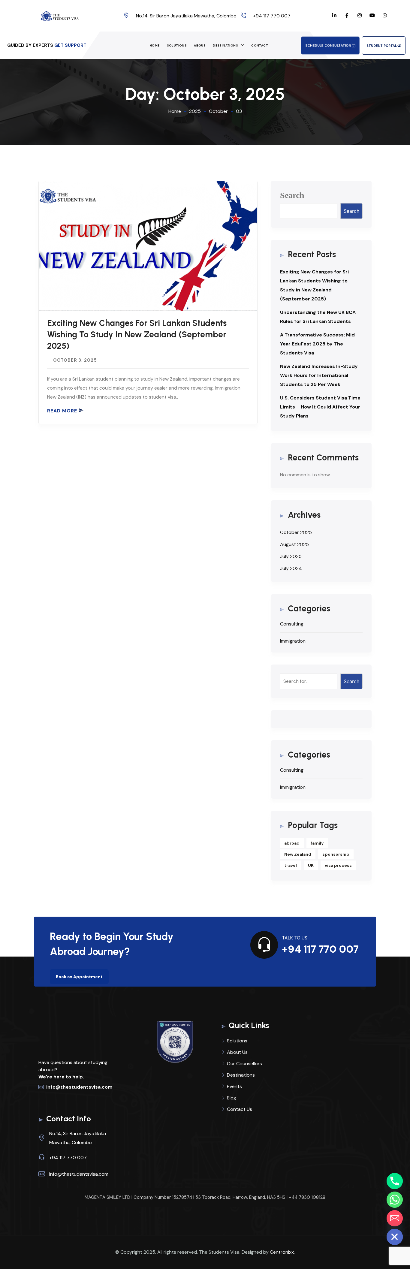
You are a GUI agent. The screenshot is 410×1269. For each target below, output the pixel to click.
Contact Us (239, 1109)
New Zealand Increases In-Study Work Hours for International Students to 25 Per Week (319, 375)
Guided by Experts (30, 45)
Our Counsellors (244, 1063)
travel (290, 865)
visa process (338, 865)
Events (234, 1086)
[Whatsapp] (395, 1200)
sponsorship (335, 854)
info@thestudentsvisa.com (79, 1087)
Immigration (293, 641)
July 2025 (291, 556)
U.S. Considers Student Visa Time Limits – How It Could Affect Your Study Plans (320, 407)
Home (155, 45)
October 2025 (296, 532)
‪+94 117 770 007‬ (272, 16)
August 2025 (294, 544)
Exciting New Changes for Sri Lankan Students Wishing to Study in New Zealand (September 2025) (137, 334)
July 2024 (291, 568)
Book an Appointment (79, 976)
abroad (292, 843)
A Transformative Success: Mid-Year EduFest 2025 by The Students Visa (318, 344)
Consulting (291, 624)
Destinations (225, 45)
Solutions (177, 45)
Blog (231, 1098)
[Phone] (395, 1181)
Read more (62, 410)
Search (292, 195)
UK (311, 865)
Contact (259, 45)
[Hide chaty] (395, 1237)
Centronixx (282, 1252)
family (317, 843)
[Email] (395, 1218)
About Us (237, 1052)
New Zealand (297, 854)
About (200, 45)
